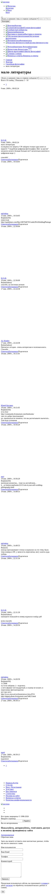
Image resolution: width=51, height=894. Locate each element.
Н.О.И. (4, 140)
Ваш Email (5, 852)
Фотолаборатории (29, 47)
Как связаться (11, 791)
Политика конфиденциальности (19, 800)
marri (3, 752)
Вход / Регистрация (13, 787)
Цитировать (13, 160)
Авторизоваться (7, 835)
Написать (5, 879)
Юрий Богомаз (7, 405)
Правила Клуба (12, 783)
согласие (9, 885)
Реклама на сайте (13, 796)
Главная (9, 60)
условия (44, 883)
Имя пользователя (8, 847)
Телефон (4, 857)
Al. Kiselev (5, 341)
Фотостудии (24, 49)
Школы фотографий (32, 51)
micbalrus (4, 214)
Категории (5, 21)
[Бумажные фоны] (25, 779)
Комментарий (6, 861)
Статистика (10, 794)
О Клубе (9, 785)
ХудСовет (10, 789)
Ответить (5, 160)
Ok (3, 892)
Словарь (18, 54)
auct (2, 477)
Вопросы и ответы (30, 56)
